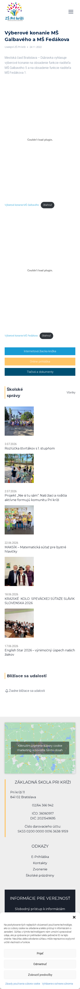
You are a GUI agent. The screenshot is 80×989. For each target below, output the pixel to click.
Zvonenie (40, 869)
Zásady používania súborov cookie (22, 983)
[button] (74, 917)
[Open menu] (70, 12)
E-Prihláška (40, 857)
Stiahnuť (47, 204)
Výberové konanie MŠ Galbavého (22, 204)
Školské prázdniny (40, 875)
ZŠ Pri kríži (20, 47)
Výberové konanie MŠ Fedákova (21, 335)
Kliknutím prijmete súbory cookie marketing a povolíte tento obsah (40, 748)
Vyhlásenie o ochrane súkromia (57, 983)
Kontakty (40, 863)
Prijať (40, 953)
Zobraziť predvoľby (40, 975)
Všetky (71, 392)
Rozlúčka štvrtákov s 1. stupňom (30, 448)
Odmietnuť (40, 964)
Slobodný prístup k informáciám (40, 909)
